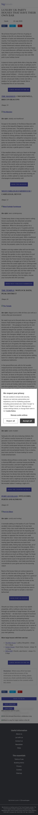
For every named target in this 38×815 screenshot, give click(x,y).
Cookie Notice (11, 411)
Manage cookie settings (19, 415)
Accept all (27, 421)
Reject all (10, 421)
